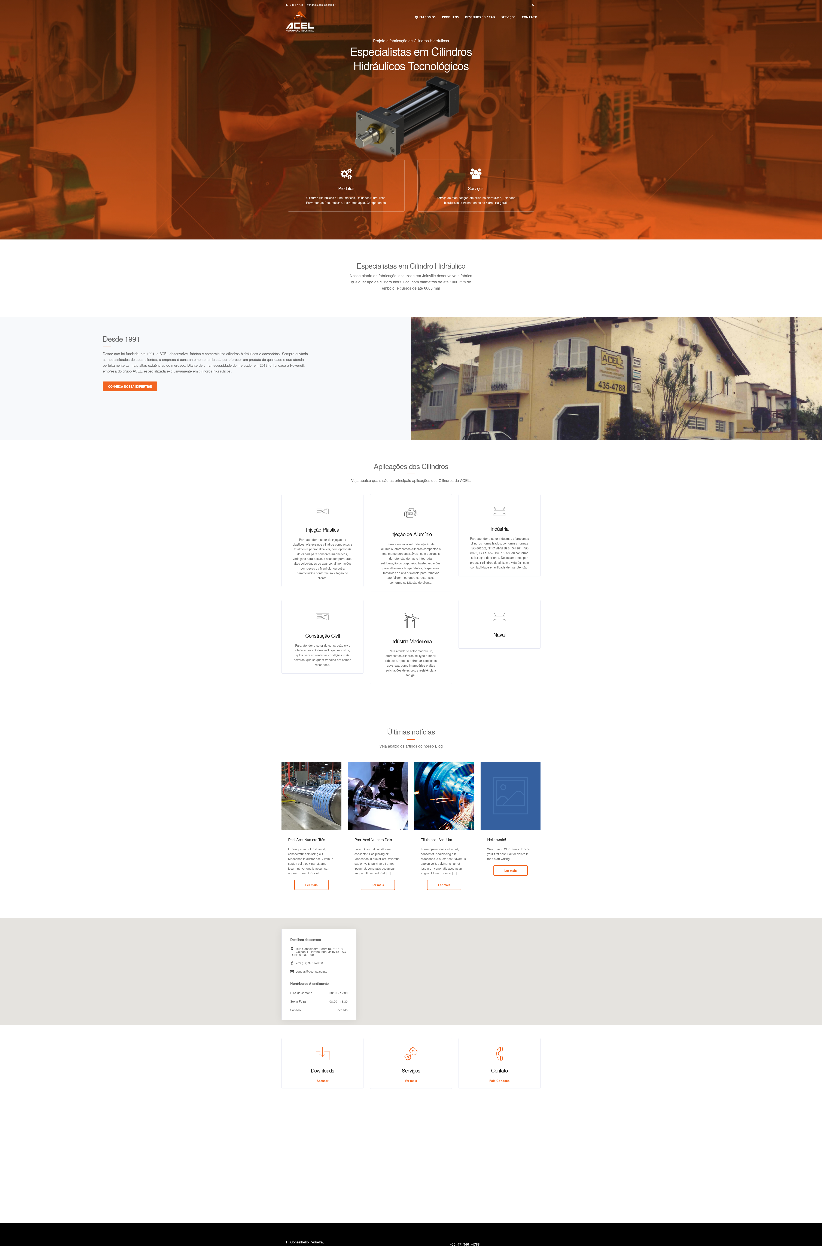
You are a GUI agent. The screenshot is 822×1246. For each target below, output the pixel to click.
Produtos (450, 17)
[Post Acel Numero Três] (311, 796)
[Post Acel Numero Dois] (378, 796)
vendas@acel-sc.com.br (321, 5)
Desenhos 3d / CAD (480, 17)
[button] (411, 969)
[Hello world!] (511, 796)
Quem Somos (425, 17)
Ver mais (411, 1080)
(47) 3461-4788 (294, 5)
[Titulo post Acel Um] (444, 796)
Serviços (508, 17)
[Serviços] (475, 173)
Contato (529, 17)
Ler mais (311, 885)
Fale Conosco (499, 1080)
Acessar (322, 1080)
